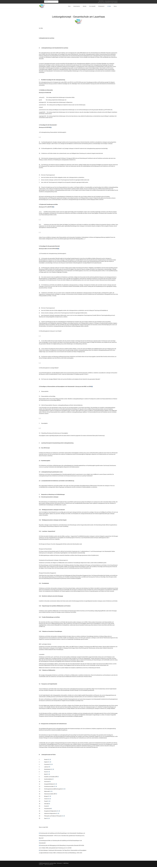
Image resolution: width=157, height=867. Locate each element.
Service (115, 6)
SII (50, 759)
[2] (53, 206)
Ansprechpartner (76, 6)
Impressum (41, 864)
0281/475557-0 (101, 1)
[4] (91, 386)
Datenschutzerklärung (49, 864)
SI (48, 759)
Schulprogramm (101, 6)
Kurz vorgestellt (92, 6)
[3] (58, 248)
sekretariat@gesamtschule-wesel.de (111, 1)
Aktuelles (84, 6)
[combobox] (51, 1)
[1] (50, 127)
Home (69, 6)
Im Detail (109, 6)
